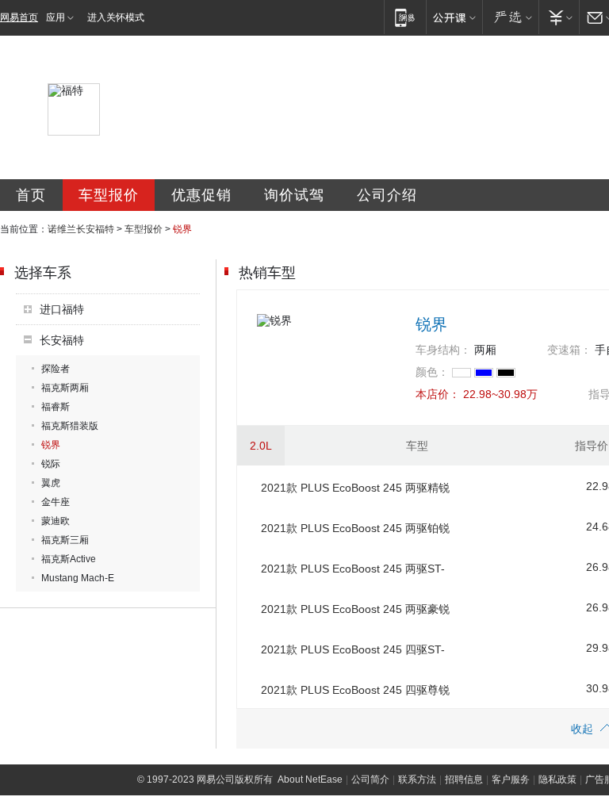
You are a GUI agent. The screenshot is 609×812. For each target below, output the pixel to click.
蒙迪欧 (55, 521)
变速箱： (569, 349)
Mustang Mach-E (77, 578)
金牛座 (55, 502)
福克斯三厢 (65, 540)
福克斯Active (68, 559)
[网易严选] (510, 17)
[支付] (558, 17)
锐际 (50, 463)
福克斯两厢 (65, 387)
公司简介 (370, 779)
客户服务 (511, 779)
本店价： (438, 394)
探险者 (55, 368)
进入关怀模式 (115, 17)
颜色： (432, 372)
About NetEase (310, 779)
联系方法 (417, 779)
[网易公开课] (454, 17)
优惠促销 (201, 195)
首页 (31, 195)
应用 (55, 17)
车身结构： (443, 349)
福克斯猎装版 (69, 425)
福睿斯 (55, 406)
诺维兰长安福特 (81, 229)
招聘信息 (464, 779)
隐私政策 (557, 779)
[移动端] (405, 17)
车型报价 (109, 195)
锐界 (50, 444)
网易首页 (19, 17)
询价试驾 (294, 195)
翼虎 (50, 482)
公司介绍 (387, 195)
